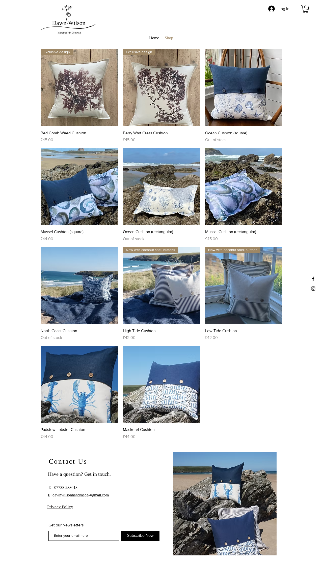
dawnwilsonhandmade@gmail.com (80, 495)
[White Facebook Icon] (313, 278)
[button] (305, 9)
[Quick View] (243, 87)
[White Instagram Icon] (313, 288)
